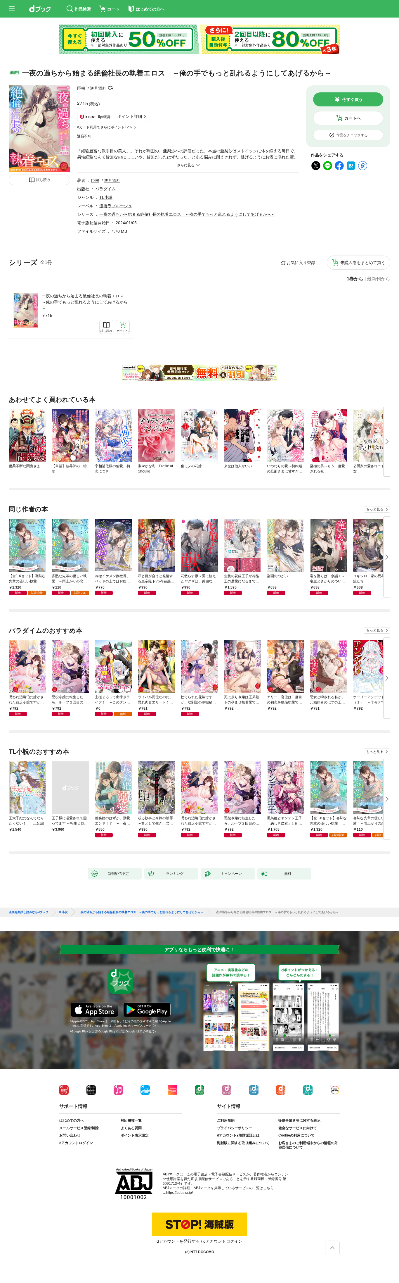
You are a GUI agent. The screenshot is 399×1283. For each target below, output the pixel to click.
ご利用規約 (226, 1120)
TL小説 (105, 197)
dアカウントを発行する (178, 1241)
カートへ (352, 118)
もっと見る (375, 509)
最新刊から (378, 279)
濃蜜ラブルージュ (115, 206)
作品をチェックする (352, 135)
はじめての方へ (71, 1120)
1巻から (355, 279)
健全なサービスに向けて (297, 1128)
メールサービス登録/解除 (79, 1128)
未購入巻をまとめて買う (362, 262)
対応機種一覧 (131, 1120)
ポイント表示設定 (135, 1135)
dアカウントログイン (76, 1143)
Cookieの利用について (296, 1135)
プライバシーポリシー (234, 1128)
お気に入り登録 (301, 262)
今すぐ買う (352, 99)
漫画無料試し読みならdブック (28, 912)
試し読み (43, 180)
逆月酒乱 (98, 88)
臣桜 (81, 88)
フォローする (110, 88)
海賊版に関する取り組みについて (243, 1143)
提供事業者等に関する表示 (299, 1120)
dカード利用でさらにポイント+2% (104, 127)
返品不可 (84, 136)
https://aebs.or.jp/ (179, 1193)
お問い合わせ (69, 1135)
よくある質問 (131, 1128)
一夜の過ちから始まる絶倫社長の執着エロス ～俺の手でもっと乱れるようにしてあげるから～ (85, 302)
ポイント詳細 (129, 116)
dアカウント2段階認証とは (238, 1135)
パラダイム (105, 189)
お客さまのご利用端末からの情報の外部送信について (308, 1145)
